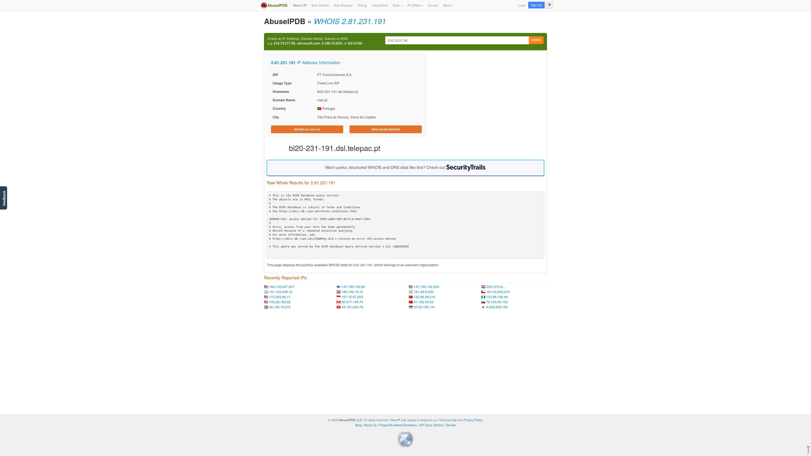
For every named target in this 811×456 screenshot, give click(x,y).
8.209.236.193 (497, 306)
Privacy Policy (473, 420)
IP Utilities (414, 5)
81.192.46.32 (423, 301)
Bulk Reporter (343, 5)
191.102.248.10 (281, 291)
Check (536, 40)
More (446, 5)
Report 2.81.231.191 (307, 129)
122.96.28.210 (424, 296)
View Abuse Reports (385, 129)
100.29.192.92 (280, 301)
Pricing (362, 5)
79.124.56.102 (497, 301)
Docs (396, 5)
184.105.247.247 (281, 286)
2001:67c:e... (495, 286)
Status (438, 425)
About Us (370, 425)
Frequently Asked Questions (398, 425)
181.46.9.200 (423, 291)
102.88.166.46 (497, 296)
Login (522, 5)
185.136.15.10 (352, 291)
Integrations (380, 5)
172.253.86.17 (280, 296)
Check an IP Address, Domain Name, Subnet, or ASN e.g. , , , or (314, 41)
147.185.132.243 (426, 286)
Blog (358, 425)
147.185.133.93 (353, 286)
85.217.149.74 (352, 301)
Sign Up (536, 5)
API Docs (425, 425)
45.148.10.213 (280, 306)
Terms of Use (448, 420)
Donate (451, 425)
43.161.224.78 (352, 306)
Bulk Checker (320, 5)
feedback (4, 198)
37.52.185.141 (424, 306)
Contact (433, 5)
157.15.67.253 (352, 296)
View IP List (398, 420)
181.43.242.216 (498, 291)
